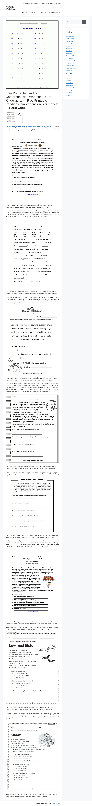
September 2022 (71, 68)
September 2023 (71, 38)
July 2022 (69, 73)
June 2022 (69, 75)
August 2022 (70, 70)
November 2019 (70, 88)
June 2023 (69, 46)
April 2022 (69, 80)
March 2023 (69, 53)
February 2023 (70, 56)
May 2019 (69, 93)
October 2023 (70, 36)
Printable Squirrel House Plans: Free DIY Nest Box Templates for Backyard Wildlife (43, 8)
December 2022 (70, 61)
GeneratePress (57, 803)
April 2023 (69, 51)
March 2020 (69, 85)
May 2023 (69, 48)
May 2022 (69, 78)
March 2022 (69, 83)
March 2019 (69, 95)
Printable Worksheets (11, 8)
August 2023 (70, 41)
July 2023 (69, 43)
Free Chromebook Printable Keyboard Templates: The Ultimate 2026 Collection (42, 3)
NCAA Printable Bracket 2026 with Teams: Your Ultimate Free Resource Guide (42, 12)
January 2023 (70, 58)
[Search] (84, 22)
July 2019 (69, 90)
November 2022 (70, 63)
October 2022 (70, 65)
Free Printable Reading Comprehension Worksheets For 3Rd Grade (28, 126)
